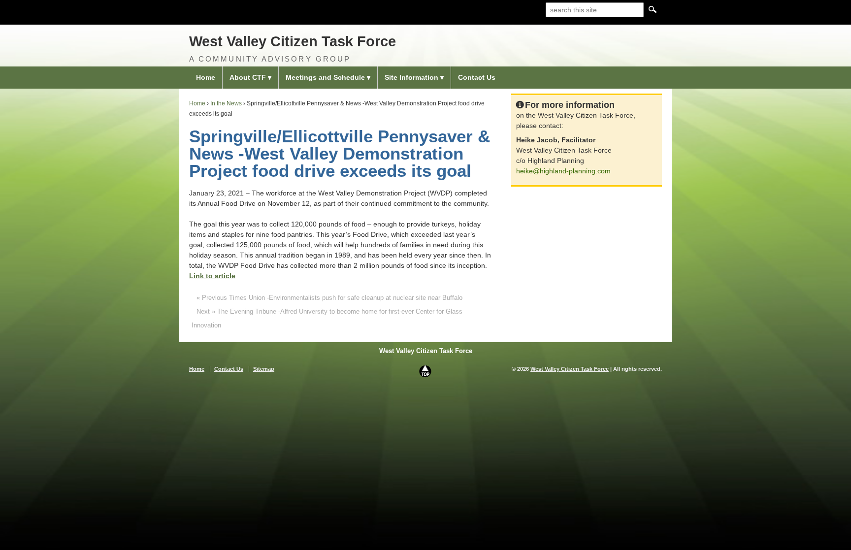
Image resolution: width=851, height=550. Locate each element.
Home (205, 77)
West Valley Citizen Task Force (292, 41)
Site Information (411, 77)
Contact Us (476, 77)
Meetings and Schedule (325, 77)
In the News (226, 103)
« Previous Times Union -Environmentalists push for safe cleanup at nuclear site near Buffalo (329, 297)
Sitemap (263, 369)
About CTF (247, 77)
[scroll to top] (425, 371)
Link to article (212, 276)
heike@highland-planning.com (563, 171)
